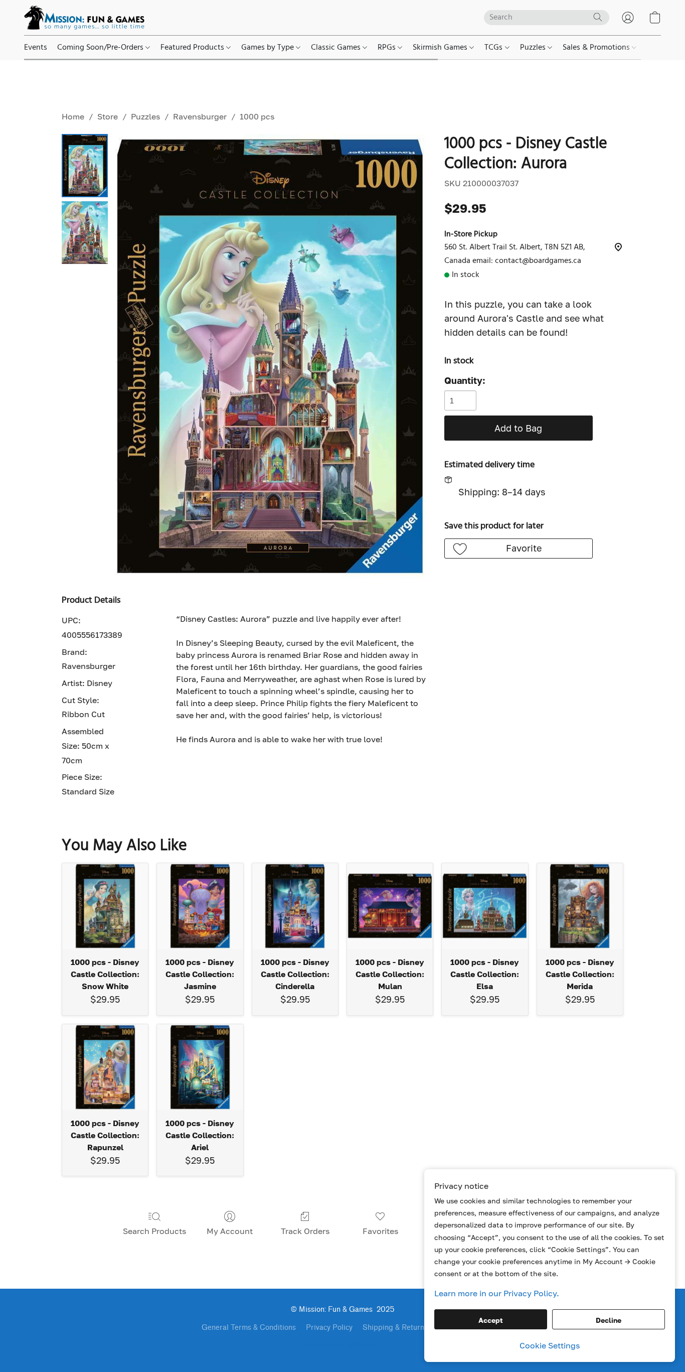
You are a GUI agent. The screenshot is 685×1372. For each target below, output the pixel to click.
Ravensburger (200, 116)
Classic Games (337, 48)
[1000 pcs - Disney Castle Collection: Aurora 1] (85, 232)
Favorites (380, 1231)
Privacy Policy (329, 1327)
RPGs (388, 48)
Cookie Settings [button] (550, 1345)
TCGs (494, 48)
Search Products (154, 1231)
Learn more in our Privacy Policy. (496, 1293)
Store (107, 116)
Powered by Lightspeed (342, 1345)
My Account (230, 1231)
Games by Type (268, 48)
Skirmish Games (441, 48)
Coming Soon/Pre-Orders (101, 48)
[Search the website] (597, 17)
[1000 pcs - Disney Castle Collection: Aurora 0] (85, 165)
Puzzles (534, 48)
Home (73, 116)
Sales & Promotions (597, 48)
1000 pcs (257, 116)
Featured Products (193, 48)
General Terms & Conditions (249, 1327)
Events (35, 48)
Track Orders (305, 1231)
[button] (84, 17)
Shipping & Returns (395, 1327)
